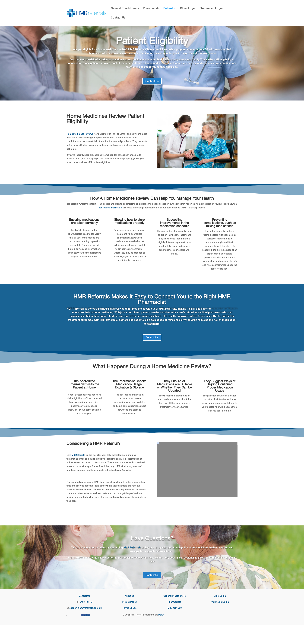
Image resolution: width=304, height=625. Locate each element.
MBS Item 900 (175, 608)
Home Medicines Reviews (79, 134)
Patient (168, 8)
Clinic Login (188, 8)
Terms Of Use (129, 608)
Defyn (161, 614)
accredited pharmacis (110, 207)
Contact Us (118, 17)
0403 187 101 (86, 602)
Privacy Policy (129, 602)
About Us (129, 596)
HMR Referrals (132, 547)
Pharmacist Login (211, 8)
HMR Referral (77, 455)
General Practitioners (125, 8)
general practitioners (224, 308)
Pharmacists (151, 8)
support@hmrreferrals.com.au (85, 608)
